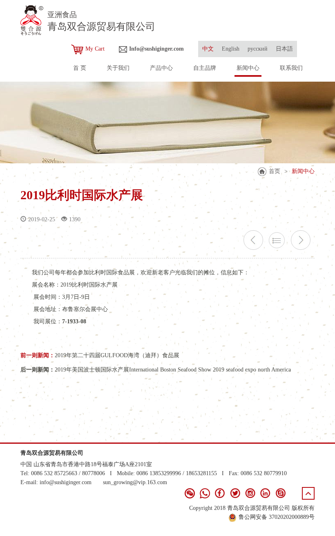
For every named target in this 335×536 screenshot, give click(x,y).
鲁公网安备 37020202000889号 (277, 517)
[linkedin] (265, 493)
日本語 (284, 49)
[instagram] (250, 493)
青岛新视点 (300, 526)
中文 (208, 49)
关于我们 (118, 68)
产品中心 (161, 68)
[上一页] (253, 240)
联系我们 (291, 68)
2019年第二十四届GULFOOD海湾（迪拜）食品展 (117, 355)
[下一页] (300, 240)
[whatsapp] (205, 493)
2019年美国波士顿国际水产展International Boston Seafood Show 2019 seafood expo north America (173, 370)
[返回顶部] (308, 493)
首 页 (79, 68)
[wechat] (190, 493)
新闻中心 (248, 68)
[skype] (280, 493)
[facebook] (220, 493)
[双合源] (31, 20)
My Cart (95, 49)
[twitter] (235, 493)
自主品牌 (204, 68)
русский (258, 49)
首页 (274, 171)
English (230, 49)
